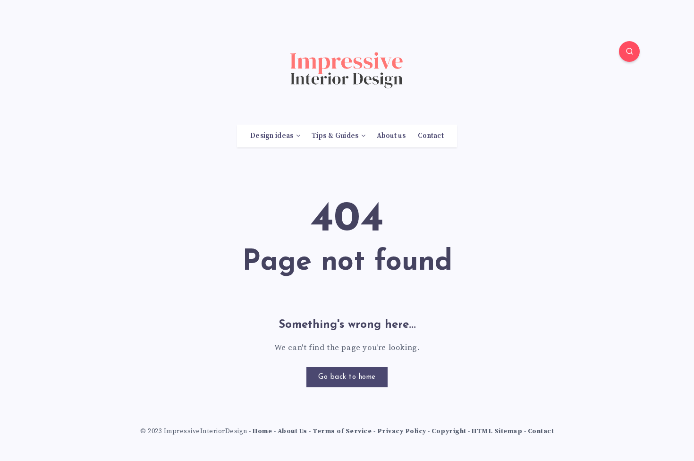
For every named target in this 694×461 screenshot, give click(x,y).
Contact (431, 136)
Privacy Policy (401, 431)
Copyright (449, 431)
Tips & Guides (335, 136)
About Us (292, 431)
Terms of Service (342, 431)
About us (391, 136)
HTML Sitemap (497, 431)
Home (262, 431)
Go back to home (347, 377)
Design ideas (272, 136)
